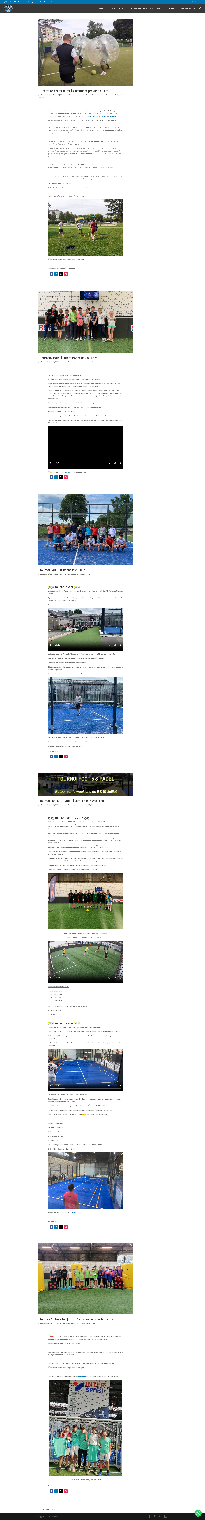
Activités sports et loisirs (76, 95)
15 (97, 729)
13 (93, 729)
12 (91, 729)
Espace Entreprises (187, 8)
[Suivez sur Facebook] (51, 274)
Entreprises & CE (112, 95)
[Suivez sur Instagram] (66, 274)
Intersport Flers (78, 937)
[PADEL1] (85, 1209)
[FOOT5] (85, 929)
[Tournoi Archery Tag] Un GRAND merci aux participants (75, 1319)
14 (95, 729)
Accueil (102, 8)
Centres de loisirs (92, 362)
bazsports (45, 95)
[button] (198, 1513)
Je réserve (186, 2)
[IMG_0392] (85, 734)
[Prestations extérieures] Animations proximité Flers (73, 91)
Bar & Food (172, 8)
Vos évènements (157, 8)
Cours (121, 8)
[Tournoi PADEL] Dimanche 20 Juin (61, 570)
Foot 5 (88, 805)
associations (100, 95)
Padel (88, 574)
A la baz (63, 95)
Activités (112, 8)
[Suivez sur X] (61, 274)
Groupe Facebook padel (78, 742)
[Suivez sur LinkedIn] (56, 274)
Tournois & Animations (137, 8)
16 (99, 729)
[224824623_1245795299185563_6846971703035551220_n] (85, 256)
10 (87, 729)
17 (101, 729)
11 (89, 729)
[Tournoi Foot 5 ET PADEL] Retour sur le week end (71, 800)
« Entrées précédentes (46, 1509)
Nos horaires (196, 2)
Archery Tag (90, 95)
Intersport (81, 1376)
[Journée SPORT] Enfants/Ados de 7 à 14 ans (67, 357)
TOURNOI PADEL (76, 1212)
